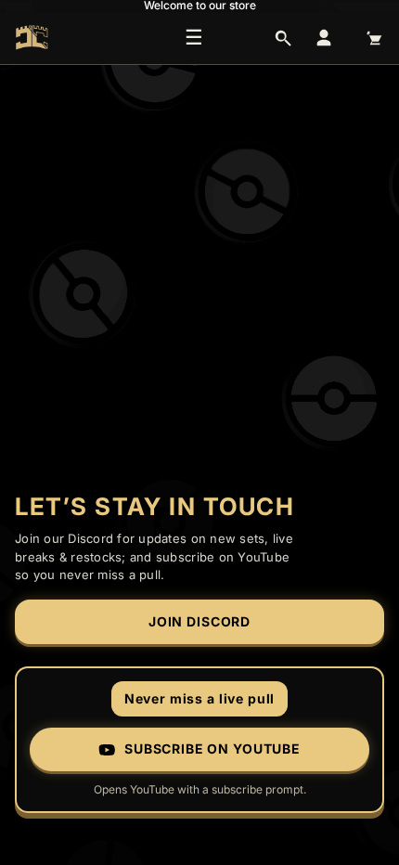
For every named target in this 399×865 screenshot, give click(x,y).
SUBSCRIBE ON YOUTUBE (212, 748)
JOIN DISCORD (199, 621)
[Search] (283, 38)
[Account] (324, 38)
